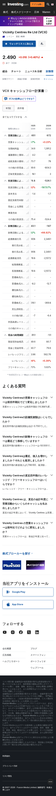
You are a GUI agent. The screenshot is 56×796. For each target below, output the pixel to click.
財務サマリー (8, 79)
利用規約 (6, 756)
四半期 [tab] (20, 108)
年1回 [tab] (8, 108)
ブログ (33, 648)
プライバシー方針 (9, 766)
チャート (16, 71)
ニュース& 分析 (33, 71)
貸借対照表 (35, 79)
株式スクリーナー (21, 12)
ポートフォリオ (38, 661)
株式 (5, 12)
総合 (4, 71)
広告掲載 (6, 655)
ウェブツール (37, 667)
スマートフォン (38, 655)
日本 (36, 12)
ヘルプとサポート (11, 661)
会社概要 (6, 648)
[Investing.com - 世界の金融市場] (18, 4)
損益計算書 (22, 79)
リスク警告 (7, 776)
